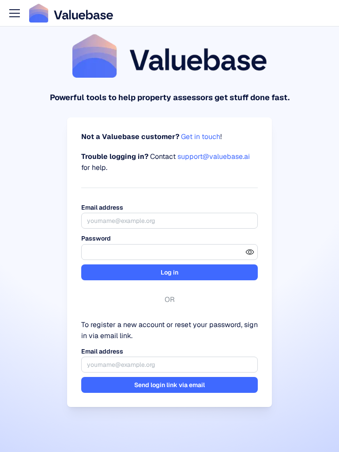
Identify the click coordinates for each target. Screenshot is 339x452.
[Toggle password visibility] (250, 252)
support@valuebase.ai (213, 156)
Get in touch (200, 136)
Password (96, 238)
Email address (102, 207)
